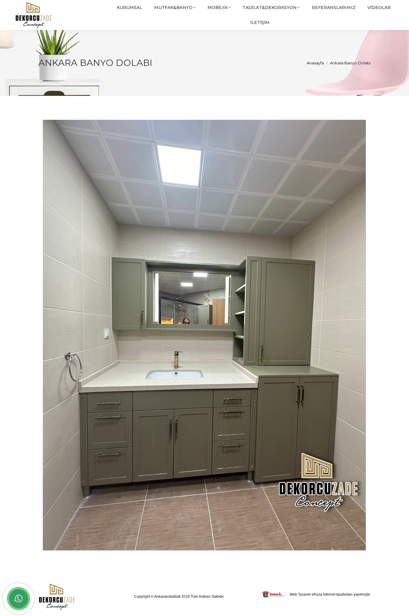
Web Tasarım (300, 594)
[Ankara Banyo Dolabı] (204, 335)
